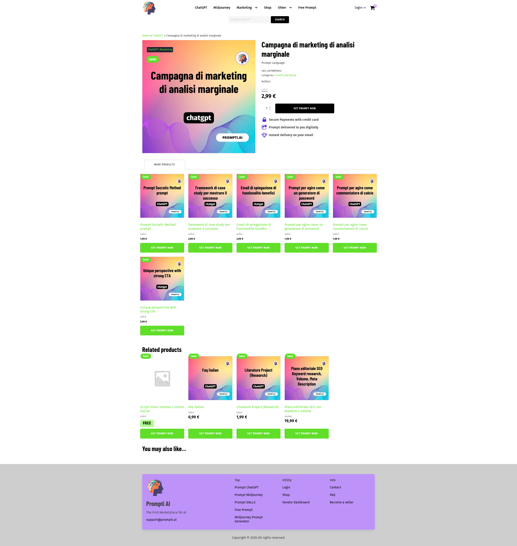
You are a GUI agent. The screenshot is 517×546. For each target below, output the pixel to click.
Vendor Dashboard (296, 502)
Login (286, 487)
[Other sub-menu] (291, 7)
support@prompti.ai (161, 520)
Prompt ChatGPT (246, 487)
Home (145, 35)
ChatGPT (201, 7)
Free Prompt (307, 7)
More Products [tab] (164, 164)
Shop (267, 7)
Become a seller (341, 502)
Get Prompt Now (305, 108)
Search (280, 19)
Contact (335, 487)
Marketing (244, 7)
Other (282, 7)
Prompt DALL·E (245, 502)
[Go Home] (149, 8)
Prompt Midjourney (249, 495)
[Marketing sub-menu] (257, 7)
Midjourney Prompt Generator (249, 519)
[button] (248, 46)
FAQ (332, 495)
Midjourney (221, 7)
